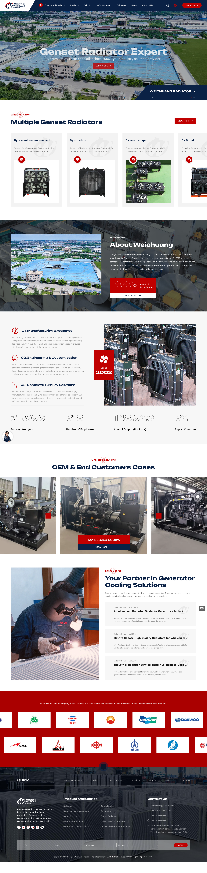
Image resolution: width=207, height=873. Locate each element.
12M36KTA (103, 539)
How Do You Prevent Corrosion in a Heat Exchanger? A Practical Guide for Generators (151, 637)
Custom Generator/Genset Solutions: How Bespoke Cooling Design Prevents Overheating (151, 664)
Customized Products (55, 5)
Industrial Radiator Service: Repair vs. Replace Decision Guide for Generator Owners (151, 611)
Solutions (121, 5)
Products (74, 5)
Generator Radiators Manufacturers (34, 818)
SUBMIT (181, 845)
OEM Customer (104, 5)
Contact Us (147, 5)
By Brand (76, 140)
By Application (135, 140)
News (134, 5)
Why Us (87, 5)
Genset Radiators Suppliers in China (34, 821)
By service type (24, 140)
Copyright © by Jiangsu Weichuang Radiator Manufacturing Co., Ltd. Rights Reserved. (89, 857)
